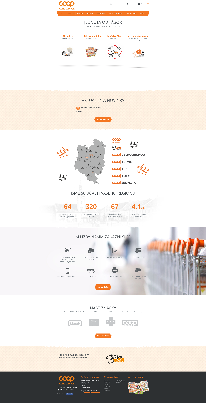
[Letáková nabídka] (91, 54)
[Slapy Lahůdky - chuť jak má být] (114, 359)
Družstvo (70, 13)
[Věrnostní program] (138, 55)
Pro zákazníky (131, 13)
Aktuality (68, 36)
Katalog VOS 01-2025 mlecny (91, 108)
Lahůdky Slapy (101, 13)
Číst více (80, 111)
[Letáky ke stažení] (138, 387)
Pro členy (80, 13)
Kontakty (132, 4)
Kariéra (142, 13)
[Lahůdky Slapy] (114, 54)
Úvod (62, 13)
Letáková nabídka (91, 36)
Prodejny (143, 4)
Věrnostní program (118, 4)
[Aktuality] (67, 54)
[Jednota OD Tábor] (67, 5)
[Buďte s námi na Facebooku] (69, 394)
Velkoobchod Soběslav (116, 13)
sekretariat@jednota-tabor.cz (92, 392)
